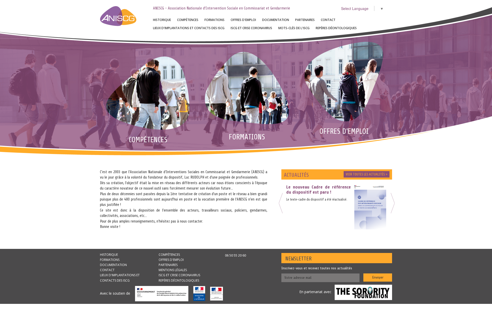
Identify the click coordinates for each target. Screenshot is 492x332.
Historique (162, 20)
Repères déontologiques (336, 28)
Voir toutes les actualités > (366, 174)
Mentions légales (173, 270)
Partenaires (305, 20)
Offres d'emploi (243, 20)
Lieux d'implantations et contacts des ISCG (188, 28)
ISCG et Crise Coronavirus (251, 28)
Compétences (187, 20)
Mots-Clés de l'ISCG (294, 28)
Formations (214, 20)
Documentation (275, 20)
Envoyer (377, 277)
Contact (328, 20)
